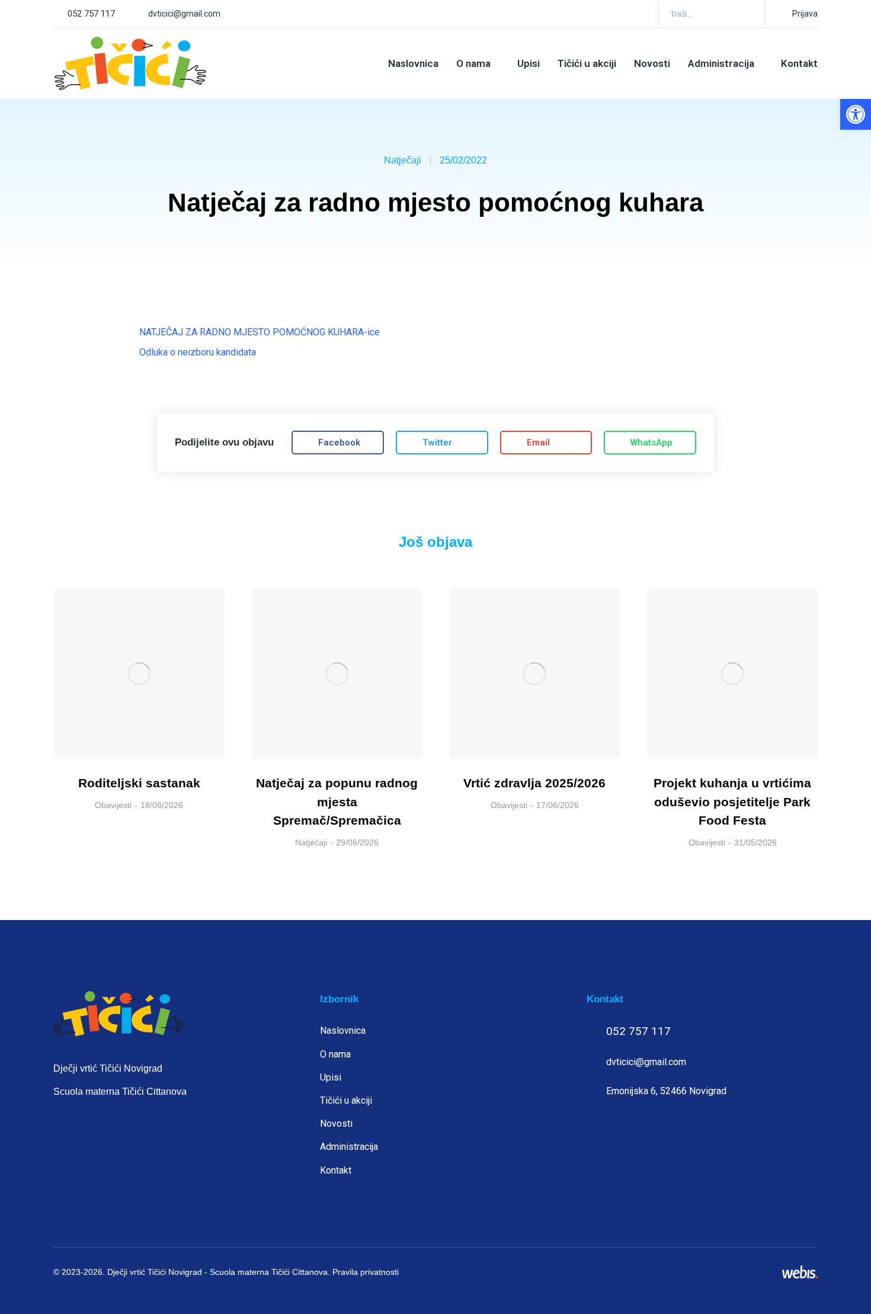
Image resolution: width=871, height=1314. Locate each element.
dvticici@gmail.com (184, 13)
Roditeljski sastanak (139, 783)
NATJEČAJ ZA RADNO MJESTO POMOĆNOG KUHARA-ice (259, 332)
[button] (855, 114)
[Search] (747, 13)
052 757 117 (91, 13)
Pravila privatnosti (365, 1272)
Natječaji (402, 160)
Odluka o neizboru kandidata (197, 352)
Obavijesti (113, 805)
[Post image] (139, 673)
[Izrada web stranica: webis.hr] (800, 1271)
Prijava (805, 13)
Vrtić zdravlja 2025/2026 (534, 783)
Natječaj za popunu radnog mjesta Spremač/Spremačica (337, 801)
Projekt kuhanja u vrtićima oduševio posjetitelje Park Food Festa (732, 801)
